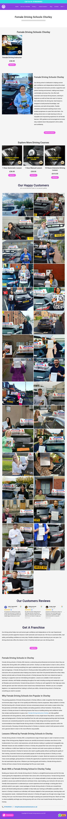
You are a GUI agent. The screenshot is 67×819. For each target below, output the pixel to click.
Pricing (33, 6)
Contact (56, 6)
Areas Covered (43, 6)
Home (16, 6)
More (62, 6)
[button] (36, 6)
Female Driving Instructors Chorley (38, 713)
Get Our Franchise (25, 6)
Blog (51, 6)
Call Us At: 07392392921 (33, 1)
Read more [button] (18, 617)
